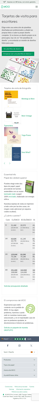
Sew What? (26, 152)
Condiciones (8, 386)
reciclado (12, 197)
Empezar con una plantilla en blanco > (17, 54)
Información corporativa (23, 389)
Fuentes (31, 386)
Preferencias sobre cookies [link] (19, 392)
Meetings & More (28, 99)
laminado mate (9, 194)
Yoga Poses (26, 135)
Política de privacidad (21, 386)
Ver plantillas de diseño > (12, 49)
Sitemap (11, 389)
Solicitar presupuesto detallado (16, 286)
